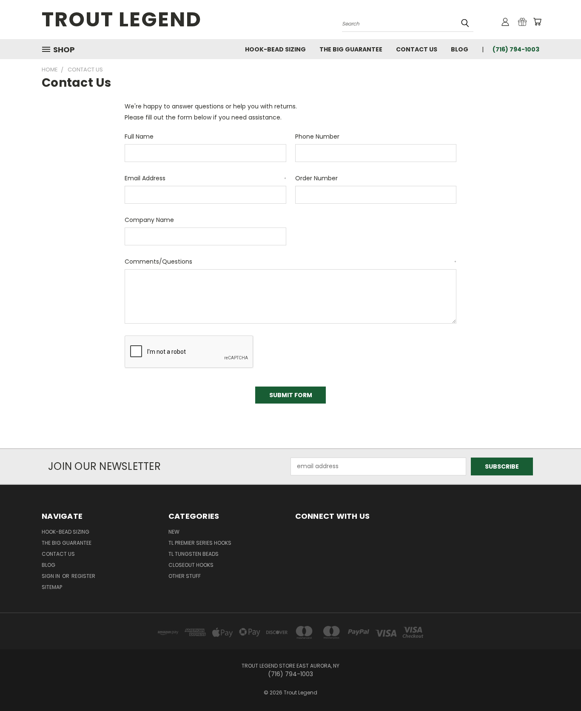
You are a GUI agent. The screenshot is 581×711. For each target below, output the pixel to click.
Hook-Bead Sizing (275, 49)
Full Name (139, 136)
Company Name (149, 220)
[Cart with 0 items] (537, 21)
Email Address (205, 178)
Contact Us (416, 49)
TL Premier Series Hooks (199, 542)
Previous (558, 684)
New (173, 531)
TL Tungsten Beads (193, 553)
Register (83, 576)
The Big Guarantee (350, 49)
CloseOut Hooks (191, 565)
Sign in (51, 576)
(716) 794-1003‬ (516, 49)
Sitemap (52, 587)
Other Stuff (184, 576)
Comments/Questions (290, 261)
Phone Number (317, 136)
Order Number (316, 178)
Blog (459, 49)
